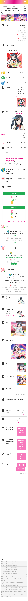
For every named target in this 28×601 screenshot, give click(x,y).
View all (20, 414)
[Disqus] (14, 498)
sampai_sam (9, 300)
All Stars (14, 6)
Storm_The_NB (10, 315)
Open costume (20, 97)
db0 (25, 473)
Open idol (17, 113)
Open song (13, 52)
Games (4, 6)
